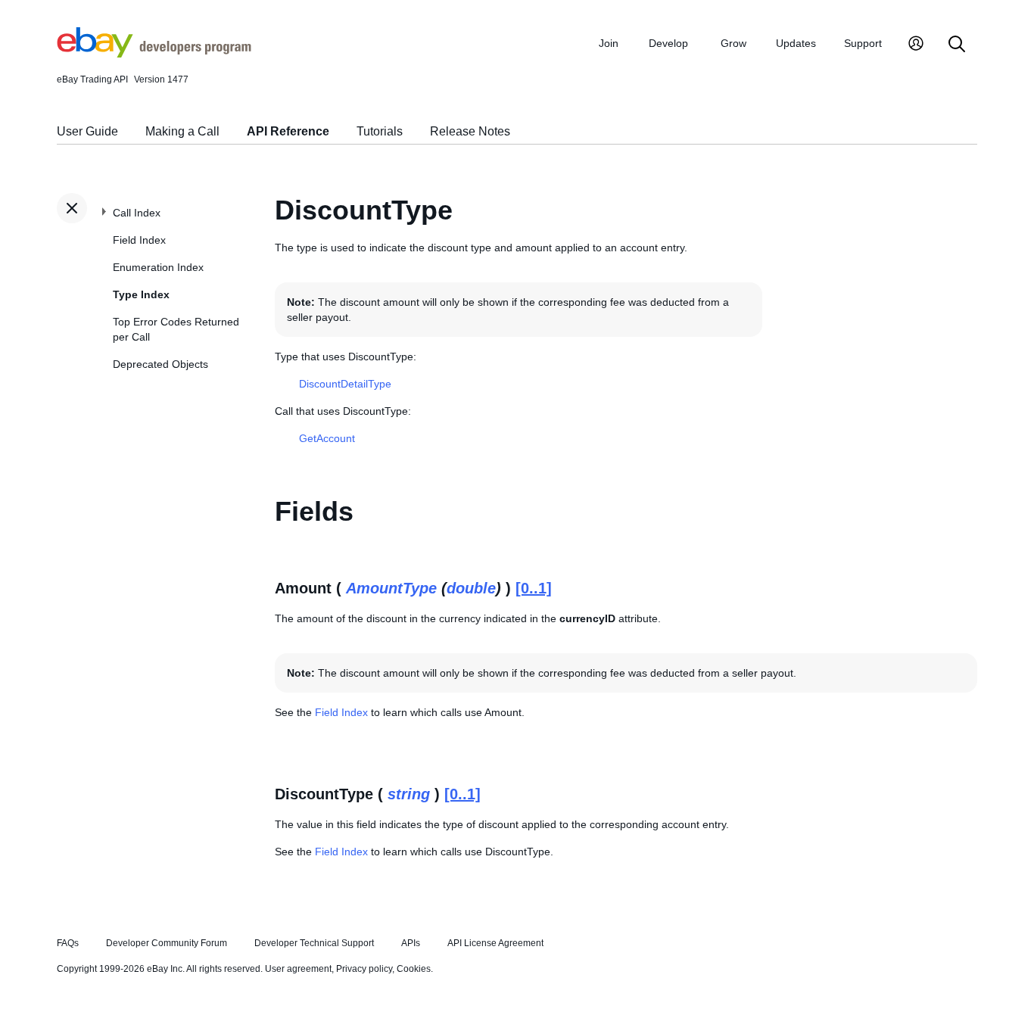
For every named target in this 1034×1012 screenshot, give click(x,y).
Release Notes (470, 131)
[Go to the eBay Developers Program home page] (154, 54)
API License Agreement (495, 943)
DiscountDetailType (345, 384)
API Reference (288, 131)
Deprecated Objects (160, 364)
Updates (796, 43)
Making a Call (182, 131)
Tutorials (380, 131)
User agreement (298, 969)
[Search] (956, 45)
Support (863, 43)
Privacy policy (364, 969)
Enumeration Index (158, 267)
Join (608, 43)
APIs (410, 943)
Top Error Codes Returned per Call (176, 329)
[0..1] (533, 588)
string (409, 794)
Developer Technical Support (314, 943)
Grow (733, 43)
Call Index (136, 213)
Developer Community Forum (166, 943)
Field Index (139, 240)
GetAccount (327, 438)
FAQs (68, 943)
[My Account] (916, 45)
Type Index (141, 294)
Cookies (414, 969)
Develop (668, 43)
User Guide (87, 131)
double (471, 588)
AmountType (391, 588)
